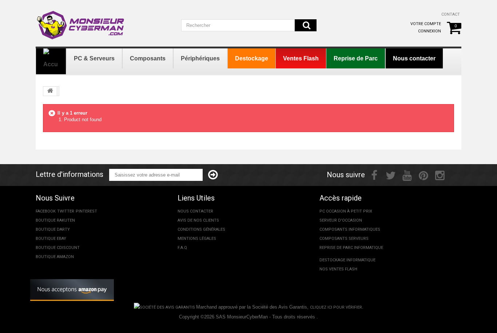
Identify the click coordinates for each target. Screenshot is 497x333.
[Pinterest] (423, 174)
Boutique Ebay (51, 238)
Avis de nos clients (198, 220)
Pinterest (86, 211)
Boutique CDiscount (58, 247)
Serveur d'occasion (340, 220)
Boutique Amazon (55, 256)
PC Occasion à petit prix (345, 211)
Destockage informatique (347, 260)
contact (450, 14)
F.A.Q (182, 247)
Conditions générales (201, 229)
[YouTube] (407, 174)
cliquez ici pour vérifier (336, 307)
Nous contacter (195, 211)
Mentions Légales (197, 238)
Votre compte (425, 23)
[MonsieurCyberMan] (81, 21)
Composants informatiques (349, 229)
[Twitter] (391, 174)
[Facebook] (374, 174)
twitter (65, 211)
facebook (46, 211)
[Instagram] (440, 174)
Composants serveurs (344, 238)
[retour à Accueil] (50, 91)
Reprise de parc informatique (351, 247)
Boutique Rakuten (55, 220)
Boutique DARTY (53, 229)
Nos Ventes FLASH (338, 269)
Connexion (429, 31)
